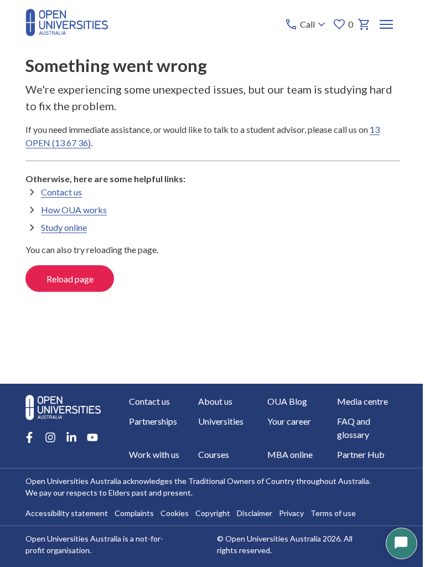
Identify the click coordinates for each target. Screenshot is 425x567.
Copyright (212, 513)
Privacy (291, 513)
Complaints (134, 513)
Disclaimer (254, 513)
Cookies (174, 513)
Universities (220, 421)
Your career (289, 421)
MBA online (290, 454)
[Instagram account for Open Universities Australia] (50, 437)
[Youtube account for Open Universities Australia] (92, 437)
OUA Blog (287, 401)
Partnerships (153, 421)
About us (215, 401)
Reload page (70, 279)
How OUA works (74, 209)
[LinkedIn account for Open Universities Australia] (71, 437)
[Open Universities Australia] (66, 32)
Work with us (154, 454)
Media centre (362, 401)
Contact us (61, 192)
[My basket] (364, 24)
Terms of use (333, 513)
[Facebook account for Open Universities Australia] (29, 437)
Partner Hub (361, 454)
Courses (213, 454)
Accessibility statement (66, 513)
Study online (64, 227)
